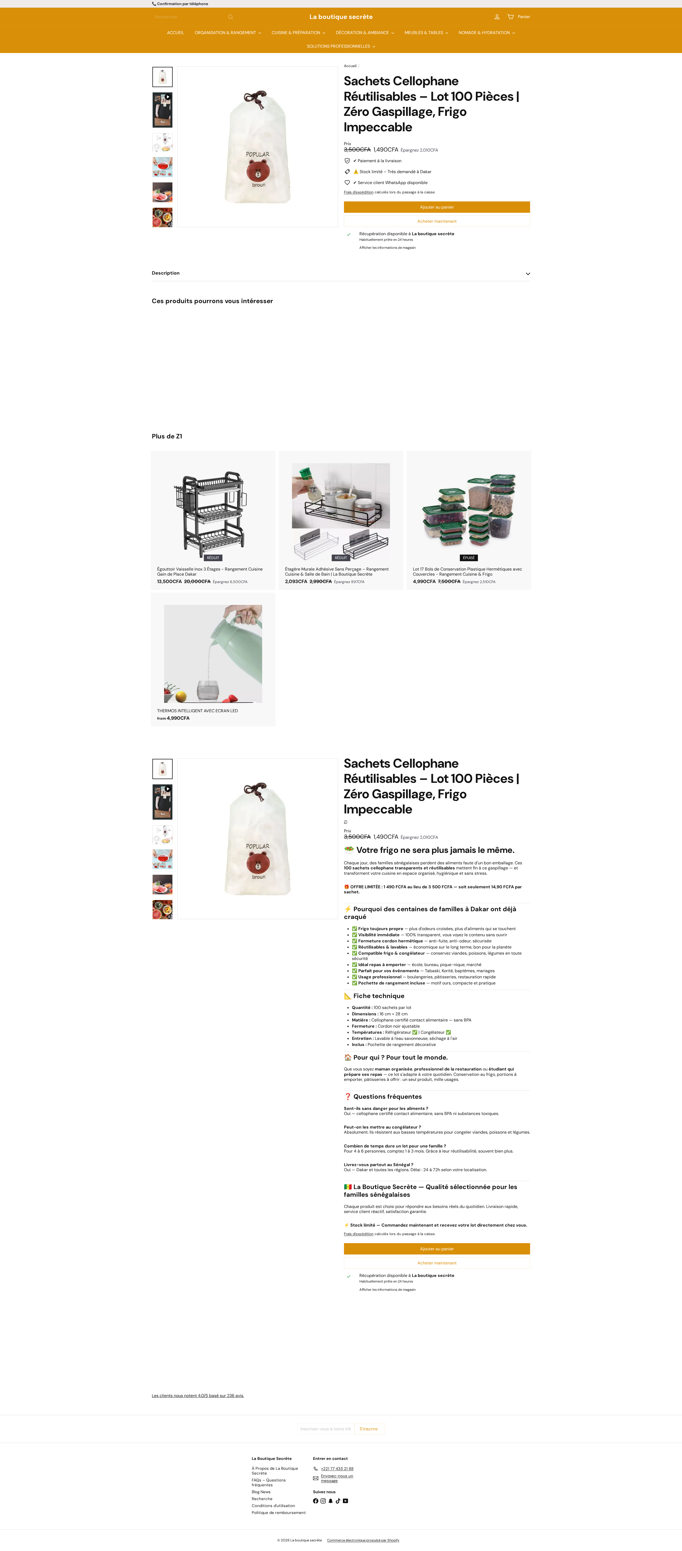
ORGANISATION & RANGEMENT (226, 32)
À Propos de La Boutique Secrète (275, 1471)
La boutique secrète (341, 17)
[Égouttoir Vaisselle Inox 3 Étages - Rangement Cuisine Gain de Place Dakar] (213, 520)
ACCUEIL (175, 32)
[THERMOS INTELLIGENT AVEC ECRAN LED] (213, 660)
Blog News (261, 1492)
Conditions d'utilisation (273, 1505)
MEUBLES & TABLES (424, 32)
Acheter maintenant (437, 221)
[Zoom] (257, 147)
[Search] (230, 17)
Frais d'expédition (359, 192)
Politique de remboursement (279, 1512)
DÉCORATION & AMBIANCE (363, 32)
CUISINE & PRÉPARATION (296, 32)
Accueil (350, 66)
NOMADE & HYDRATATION (485, 32)
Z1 (179, 436)
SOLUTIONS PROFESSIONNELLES (339, 46)
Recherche (262, 1498)
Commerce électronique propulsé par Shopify (363, 1540)
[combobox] (194, 17)
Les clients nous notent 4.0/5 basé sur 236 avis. (198, 1395)
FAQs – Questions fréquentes (269, 1482)
